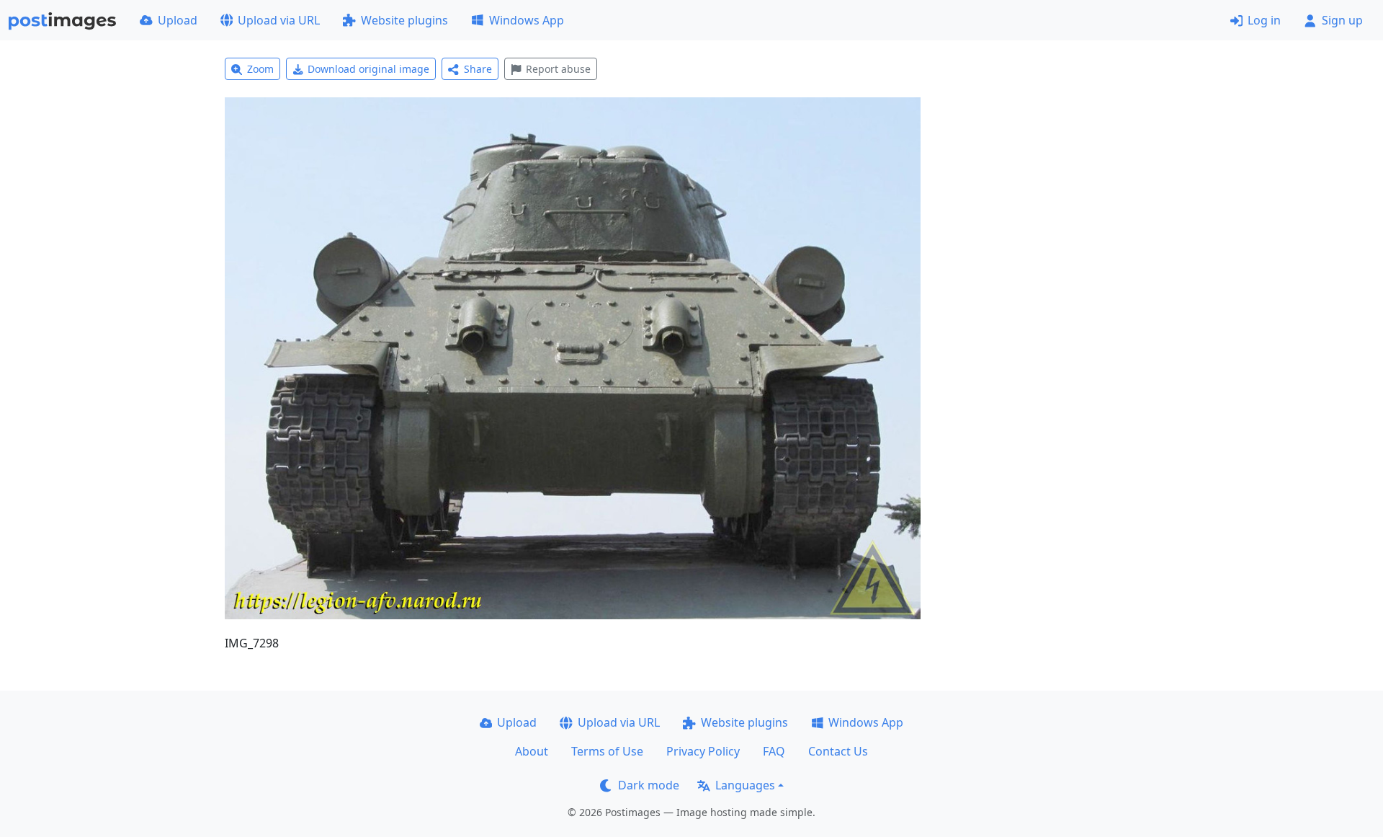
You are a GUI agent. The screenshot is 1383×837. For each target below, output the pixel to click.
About (531, 751)
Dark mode (648, 785)
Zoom (260, 69)
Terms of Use (607, 751)
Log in (1264, 20)
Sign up (1342, 20)
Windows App (526, 20)
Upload (177, 20)
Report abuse (558, 69)
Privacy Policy (703, 751)
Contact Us (838, 751)
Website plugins (404, 20)
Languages (745, 785)
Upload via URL (279, 20)
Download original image (368, 69)
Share (478, 69)
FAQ (774, 751)
